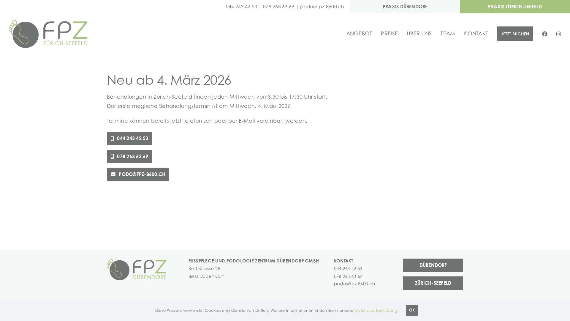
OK (412, 310)
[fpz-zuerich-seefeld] (48, 22)
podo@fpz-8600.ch (322, 7)
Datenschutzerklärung (376, 310)
